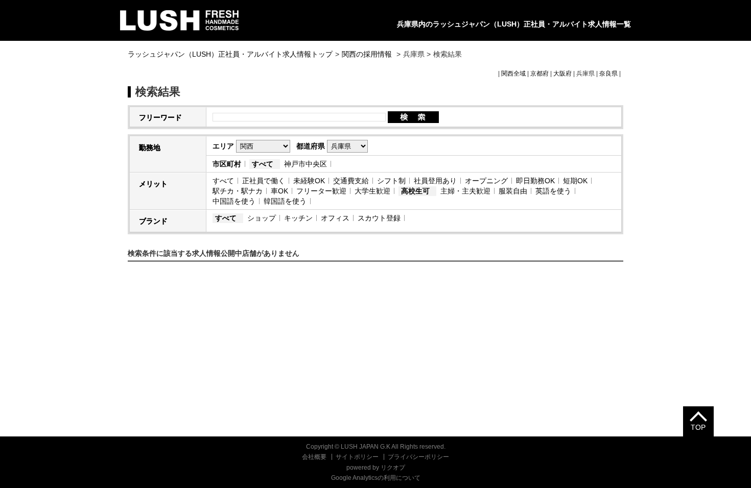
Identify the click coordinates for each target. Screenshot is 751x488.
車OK (279, 191)
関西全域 (513, 73)
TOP (698, 427)
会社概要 (314, 456)
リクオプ (393, 467)
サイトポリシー (357, 456)
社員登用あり (435, 181)
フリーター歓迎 (321, 191)
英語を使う (553, 191)
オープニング (486, 181)
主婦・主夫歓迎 (465, 191)
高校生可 (415, 191)
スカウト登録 (379, 218)
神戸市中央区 (305, 164)
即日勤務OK (535, 181)
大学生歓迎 (372, 191)
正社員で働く (263, 181)
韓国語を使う (285, 201)
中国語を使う (234, 201)
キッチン (298, 218)
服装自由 (513, 191)
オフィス (335, 218)
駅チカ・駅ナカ (238, 191)
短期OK (575, 181)
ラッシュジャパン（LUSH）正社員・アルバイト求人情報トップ (230, 54)
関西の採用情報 (368, 54)
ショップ (261, 218)
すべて (262, 164)
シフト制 (391, 181)
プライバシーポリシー (418, 456)
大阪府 (562, 73)
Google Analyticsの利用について (375, 477)
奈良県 (608, 73)
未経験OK (309, 181)
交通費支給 (351, 181)
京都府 (539, 73)
